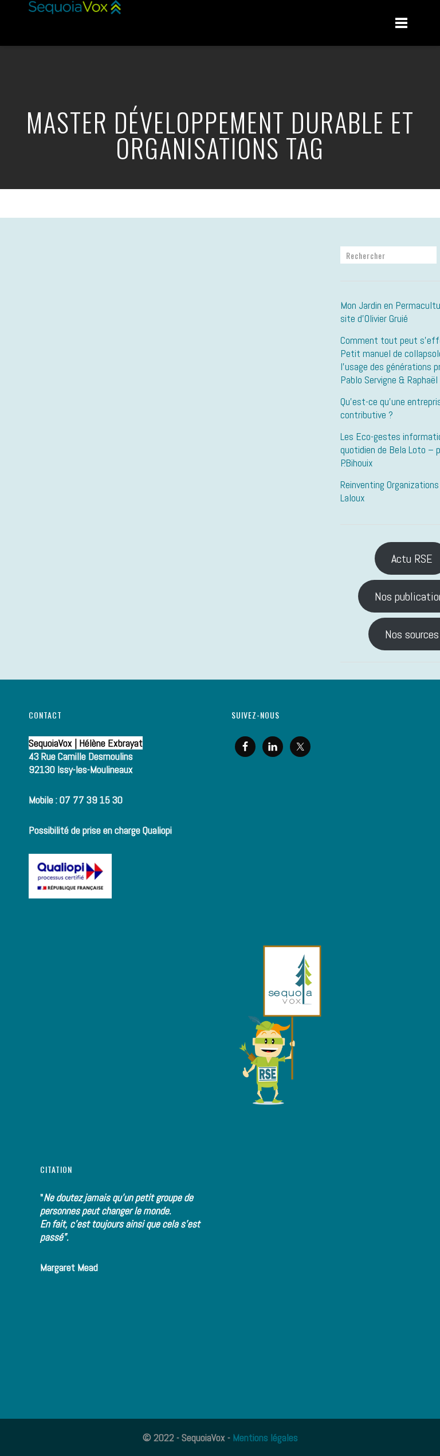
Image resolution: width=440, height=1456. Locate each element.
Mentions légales (265, 1437)
